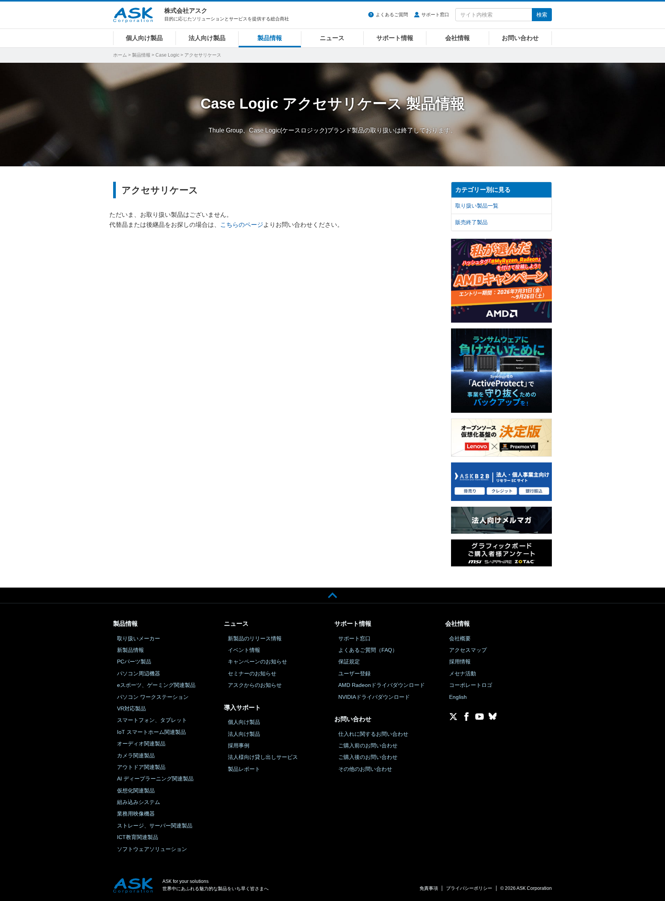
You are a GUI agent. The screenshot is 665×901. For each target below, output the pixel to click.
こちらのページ (241, 224)
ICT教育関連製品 (137, 837)
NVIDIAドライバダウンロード (374, 697)
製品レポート (244, 769)
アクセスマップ (468, 650)
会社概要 (460, 638)
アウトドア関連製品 (141, 767)
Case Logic (167, 55)
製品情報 (269, 38)
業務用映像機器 (136, 814)
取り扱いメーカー (138, 638)
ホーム (120, 55)
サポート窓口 (435, 14)
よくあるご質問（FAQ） (368, 650)
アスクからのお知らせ (255, 685)
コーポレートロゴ (470, 685)
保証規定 (349, 661)
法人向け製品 (207, 38)
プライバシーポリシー (469, 888)
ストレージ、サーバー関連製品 (154, 825)
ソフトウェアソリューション (152, 849)
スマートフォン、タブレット (152, 720)
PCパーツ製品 (134, 661)
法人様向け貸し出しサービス (263, 757)
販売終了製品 (471, 222)
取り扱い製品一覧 (476, 206)
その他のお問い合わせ (365, 769)
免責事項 (428, 888)
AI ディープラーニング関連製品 (155, 778)
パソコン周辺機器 (138, 673)
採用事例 (238, 745)
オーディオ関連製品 (141, 743)
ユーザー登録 (354, 673)
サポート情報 (394, 38)
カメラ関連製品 (136, 755)
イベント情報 (244, 650)
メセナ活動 (462, 673)
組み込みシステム (138, 802)
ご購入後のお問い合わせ (368, 757)
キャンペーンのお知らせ (257, 661)
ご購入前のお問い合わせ (368, 745)
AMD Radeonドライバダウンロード (381, 685)
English (458, 697)
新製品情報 (130, 650)
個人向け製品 (144, 38)
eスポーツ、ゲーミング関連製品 (156, 685)
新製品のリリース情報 (255, 638)
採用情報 (460, 661)
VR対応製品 (131, 708)
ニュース (332, 38)
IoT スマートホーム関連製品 (151, 732)
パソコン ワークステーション (153, 697)
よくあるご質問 (392, 14)
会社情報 (457, 38)
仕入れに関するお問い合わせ (373, 734)
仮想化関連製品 (136, 790)
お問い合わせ (520, 38)
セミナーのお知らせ (252, 673)
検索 (541, 15)
